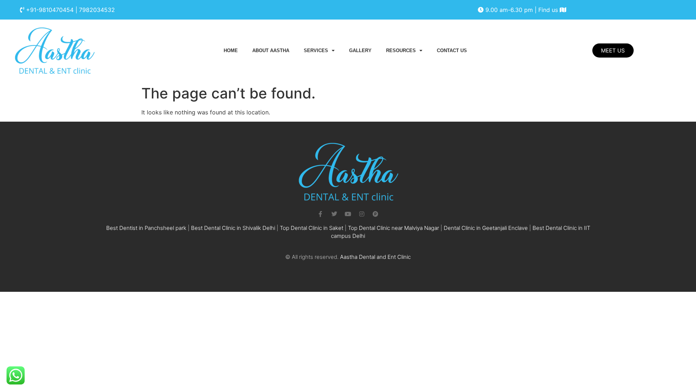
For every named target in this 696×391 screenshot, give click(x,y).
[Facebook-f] (320, 214)
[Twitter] (334, 214)
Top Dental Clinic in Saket (311, 227)
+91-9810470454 (50, 9)
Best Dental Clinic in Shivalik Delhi (233, 227)
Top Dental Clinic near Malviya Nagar (393, 227)
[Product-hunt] (375, 214)
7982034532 (97, 9)
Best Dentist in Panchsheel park (146, 227)
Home (231, 50)
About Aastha (270, 50)
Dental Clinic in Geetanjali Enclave (486, 227)
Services (316, 50)
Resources (401, 50)
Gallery (360, 50)
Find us (549, 9)
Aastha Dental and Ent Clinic (375, 256)
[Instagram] (362, 214)
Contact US (452, 50)
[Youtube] (348, 214)
